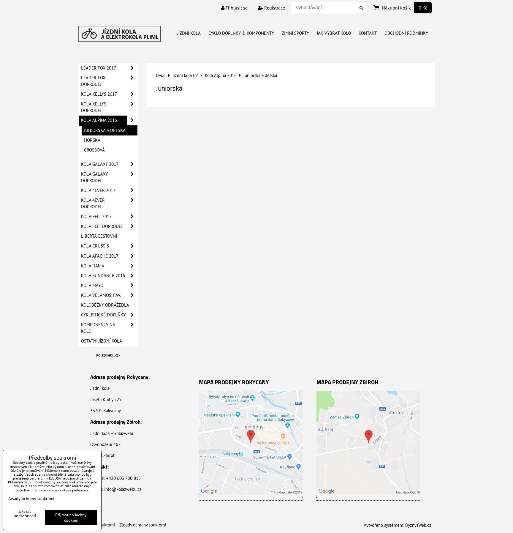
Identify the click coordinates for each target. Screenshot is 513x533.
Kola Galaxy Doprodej (94, 177)
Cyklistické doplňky (103, 315)
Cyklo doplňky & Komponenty (241, 33)
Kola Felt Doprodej (101, 226)
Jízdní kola (189, 33)
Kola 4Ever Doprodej (93, 203)
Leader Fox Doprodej (93, 81)
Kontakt (368, 33)
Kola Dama (92, 266)
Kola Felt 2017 (96, 216)
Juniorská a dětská (105, 130)
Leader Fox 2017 (98, 68)
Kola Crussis (95, 246)
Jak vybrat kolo (334, 33)
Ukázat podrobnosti (25, 513)
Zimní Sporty (295, 33)
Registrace (274, 8)
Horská (92, 140)
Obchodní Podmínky (406, 33)
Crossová (94, 150)
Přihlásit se (236, 8)
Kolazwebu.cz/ (108, 355)
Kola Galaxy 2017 (99, 164)
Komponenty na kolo (98, 328)
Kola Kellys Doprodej (93, 107)
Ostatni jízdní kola (101, 341)
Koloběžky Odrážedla (105, 305)
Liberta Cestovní (99, 236)
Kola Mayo (92, 285)
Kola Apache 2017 (99, 256)
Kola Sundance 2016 (103, 275)
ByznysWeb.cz (418, 525)
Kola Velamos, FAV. (101, 295)
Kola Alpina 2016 (99, 120)
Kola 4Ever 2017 (98, 190)
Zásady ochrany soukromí (142, 525)
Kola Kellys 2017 (99, 94)
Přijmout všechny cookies (71, 517)
